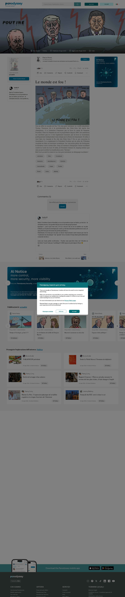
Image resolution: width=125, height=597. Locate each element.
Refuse (61, 311)
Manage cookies (48, 311)
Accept (74, 311)
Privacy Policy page (70, 300)
